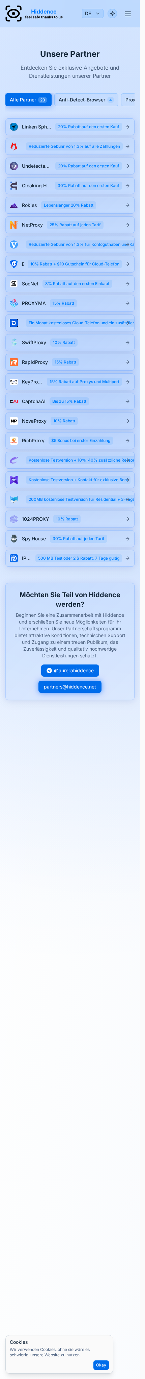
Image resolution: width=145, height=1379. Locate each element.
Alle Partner (27, 99)
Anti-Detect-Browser (85, 99)
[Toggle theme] (112, 13)
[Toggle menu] (128, 13)
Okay (101, 1365)
